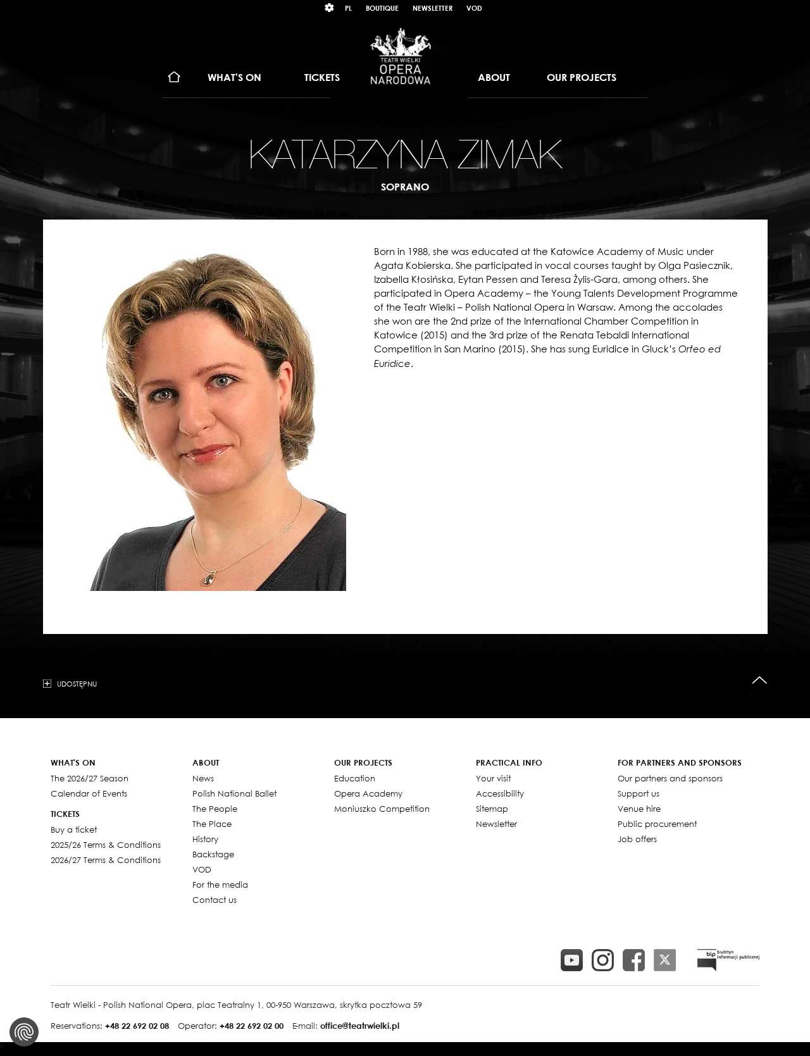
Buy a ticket (74, 829)
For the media (220, 884)
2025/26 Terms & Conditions (106, 845)
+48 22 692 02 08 (137, 1026)
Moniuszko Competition (382, 809)
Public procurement (657, 824)
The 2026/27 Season (89, 778)
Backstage (213, 854)
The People (214, 809)
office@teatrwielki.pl (359, 1026)
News (203, 778)
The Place (212, 824)
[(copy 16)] (603, 960)
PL (348, 8)
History (205, 839)
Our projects (581, 77)
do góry (759, 680)
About (494, 77)
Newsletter (432, 8)
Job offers (637, 839)
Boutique (382, 8)
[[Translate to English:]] (728, 960)
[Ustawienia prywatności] (24, 1032)
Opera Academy (368, 793)
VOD (474, 8)
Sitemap (492, 809)
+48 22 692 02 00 (252, 1026)
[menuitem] (174, 77)
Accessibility (500, 793)
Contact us (214, 900)
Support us (638, 793)
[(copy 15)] (572, 960)
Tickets (322, 77)
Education (354, 778)
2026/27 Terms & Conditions (106, 860)
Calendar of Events (89, 793)
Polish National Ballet (234, 793)
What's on (234, 77)
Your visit (493, 778)
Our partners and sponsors (670, 778)
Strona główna (174, 77)
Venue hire (639, 809)
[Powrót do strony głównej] (400, 56)
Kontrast (329, 8)
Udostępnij (77, 683)
